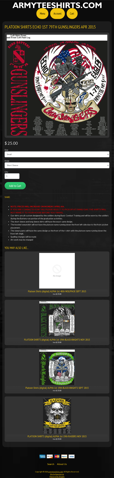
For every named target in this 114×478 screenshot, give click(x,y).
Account (58, 13)
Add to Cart (15, 186)
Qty (6, 172)
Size (6, 150)
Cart (72, 13)
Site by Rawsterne (57, 474)
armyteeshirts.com (55, 472)
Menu (42, 13)
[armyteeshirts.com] (57, 6)
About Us (62, 464)
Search (50, 464)
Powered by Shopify (57, 477)
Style (7, 161)
